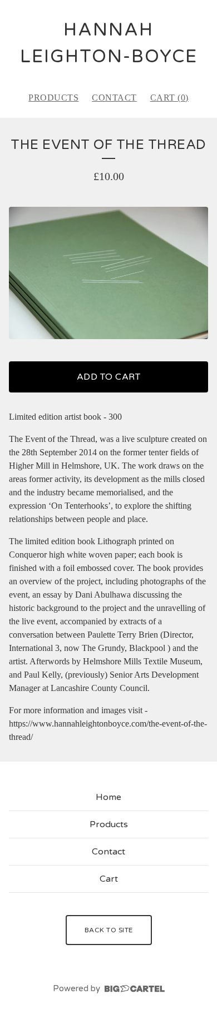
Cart (109, 878)
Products (53, 97)
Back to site (109, 930)
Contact (114, 97)
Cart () (169, 97)
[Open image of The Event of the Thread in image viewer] (108, 273)
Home (108, 797)
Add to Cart (109, 376)
